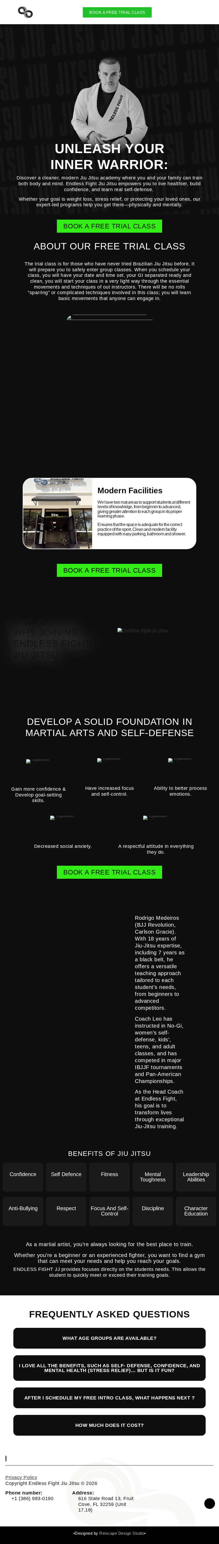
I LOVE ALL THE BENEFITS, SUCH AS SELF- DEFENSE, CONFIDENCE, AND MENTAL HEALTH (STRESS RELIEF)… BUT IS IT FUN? (109, 1368)
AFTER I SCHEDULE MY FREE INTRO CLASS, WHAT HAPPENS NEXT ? (109, 1398)
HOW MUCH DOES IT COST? (109, 1425)
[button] (28, 513)
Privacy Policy (21, 1477)
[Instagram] (209, 1503)
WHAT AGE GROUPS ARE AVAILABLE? (109, 1338)
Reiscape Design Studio (121, 1533)
